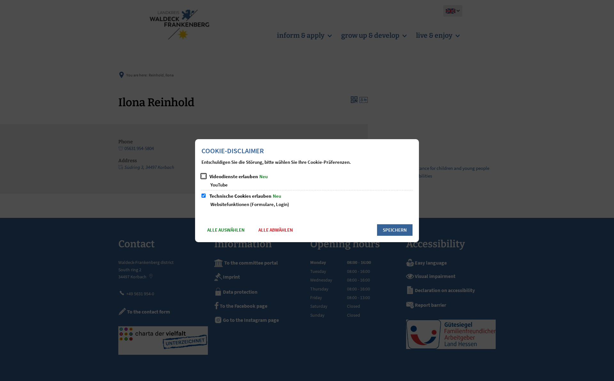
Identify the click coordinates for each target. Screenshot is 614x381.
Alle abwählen (275, 230)
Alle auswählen (226, 230)
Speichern (395, 230)
